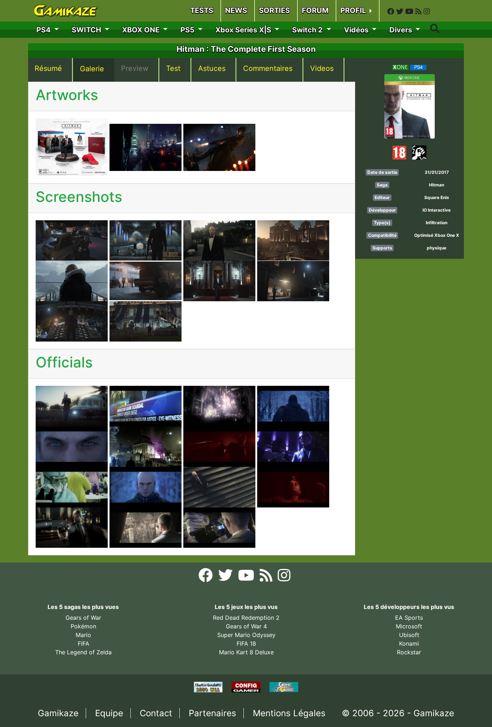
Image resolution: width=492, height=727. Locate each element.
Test (173, 68)
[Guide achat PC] (247, 686)
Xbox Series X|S (244, 30)
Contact (156, 713)
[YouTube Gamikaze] (410, 11)
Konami (409, 643)
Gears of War (83, 617)
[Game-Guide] (283, 686)
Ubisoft (409, 634)
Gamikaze (58, 713)
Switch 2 (308, 30)
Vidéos (357, 30)
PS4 (44, 30)
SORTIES (274, 10)
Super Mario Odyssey (246, 634)
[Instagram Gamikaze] (427, 11)
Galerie (92, 68)
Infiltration (436, 222)
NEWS (236, 10)
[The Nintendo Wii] (209, 686)
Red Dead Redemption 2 (246, 617)
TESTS (201, 10)
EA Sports (409, 617)
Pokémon (83, 626)
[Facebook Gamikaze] (391, 11)
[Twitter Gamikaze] (400, 11)
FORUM (315, 10)
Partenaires (212, 713)
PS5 (188, 30)
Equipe (109, 713)
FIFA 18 (246, 643)
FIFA (83, 643)
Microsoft (409, 626)
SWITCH (87, 30)
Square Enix (436, 197)
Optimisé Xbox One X (436, 235)
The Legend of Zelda (83, 652)
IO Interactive (436, 210)
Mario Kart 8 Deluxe (246, 652)
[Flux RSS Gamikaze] (419, 11)
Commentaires (267, 68)
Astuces (211, 68)
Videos (322, 68)
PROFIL (354, 10)
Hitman (436, 185)
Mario (83, 634)
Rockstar (409, 652)
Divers (401, 30)
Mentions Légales (289, 713)
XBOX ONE (141, 30)
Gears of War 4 (246, 626)
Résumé (48, 68)
